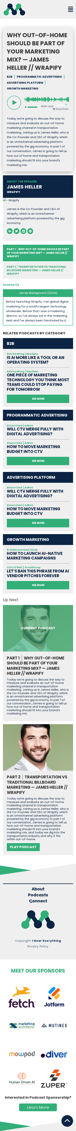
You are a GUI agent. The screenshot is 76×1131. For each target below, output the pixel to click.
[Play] (14, 103)
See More (38, 399)
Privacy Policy (38, 946)
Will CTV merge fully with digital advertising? (35, 431)
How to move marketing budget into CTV (33, 449)
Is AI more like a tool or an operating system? (35, 360)
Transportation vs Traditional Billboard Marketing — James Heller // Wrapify (36, 270)
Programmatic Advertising (39, 77)
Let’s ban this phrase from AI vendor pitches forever (38, 573)
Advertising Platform (25, 83)
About (38, 889)
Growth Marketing (22, 88)
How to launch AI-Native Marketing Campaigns (35, 556)
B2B (9, 77)
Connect (38, 901)
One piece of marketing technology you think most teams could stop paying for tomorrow (38, 382)
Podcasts (38, 895)
